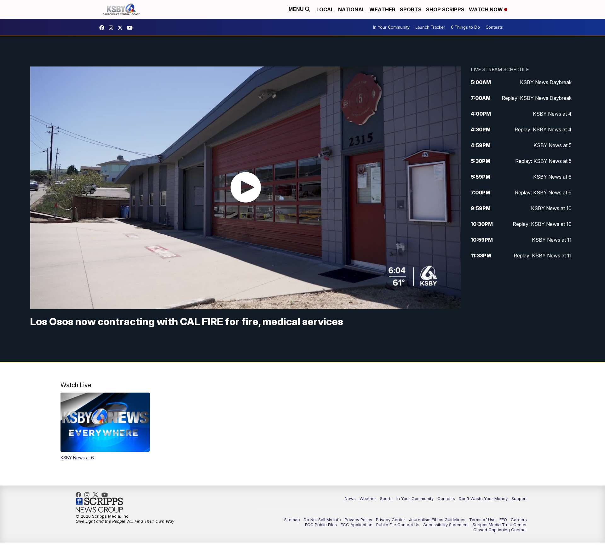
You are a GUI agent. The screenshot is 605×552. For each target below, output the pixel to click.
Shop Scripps (445, 9)
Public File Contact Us (397, 524)
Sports (411, 9)
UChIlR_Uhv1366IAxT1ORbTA (131, 27)
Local (325, 9)
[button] (105, 427)
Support (519, 498)
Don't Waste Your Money (483, 498)
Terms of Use (482, 519)
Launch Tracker (430, 27)
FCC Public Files (321, 524)
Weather (382, 9)
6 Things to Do (465, 27)
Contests (494, 27)
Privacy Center (390, 519)
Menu (297, 9)
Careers (519, 519)
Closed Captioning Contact (500, 529)
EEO (503, 519)
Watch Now (486, 9)
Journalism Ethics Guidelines (437, 519)
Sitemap (292, 519)
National (351, 9)
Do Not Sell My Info (322, 519)
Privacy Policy (358, 519)
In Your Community (391, 27)
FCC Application (356, 524)
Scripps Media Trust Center (500, 524)
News (350, 498)
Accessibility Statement (446, 524)
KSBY (122, 27)
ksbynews (103, 27)
